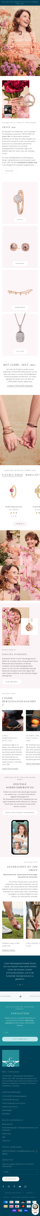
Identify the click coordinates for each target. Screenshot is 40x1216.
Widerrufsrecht (7, 1124)
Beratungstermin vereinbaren (20, 812)
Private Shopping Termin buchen (13, 1103)
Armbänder (20, 307)
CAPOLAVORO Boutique (10, 1100)
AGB (3, 1137)
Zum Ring (9, 171)
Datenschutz (6, 1134)
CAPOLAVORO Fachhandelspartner (14, 1096)
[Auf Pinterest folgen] (14, 1186)
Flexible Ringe (12, 474)
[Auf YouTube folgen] (20, 1186)
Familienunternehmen (10, 1107)
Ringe (20, 219)
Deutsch (29, 1193)
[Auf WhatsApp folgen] (25, 1186)
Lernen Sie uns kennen (10, 768)
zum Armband (20, 436)
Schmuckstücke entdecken (20, 47)
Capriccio (20, 573)
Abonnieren (10, 1179)
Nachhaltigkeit (7, 1110)
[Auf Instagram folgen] (9, 1186)
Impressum (6, 1141)
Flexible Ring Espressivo (13, 507)
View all (20, 524)
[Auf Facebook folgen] (3, 1186)
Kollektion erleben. (8, 950)
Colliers (20, 351)
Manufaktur (6, 1114)
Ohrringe (20, 263)
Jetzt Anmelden (20, 1039)
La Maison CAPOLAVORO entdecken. (20, 386)
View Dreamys (11, 682)
